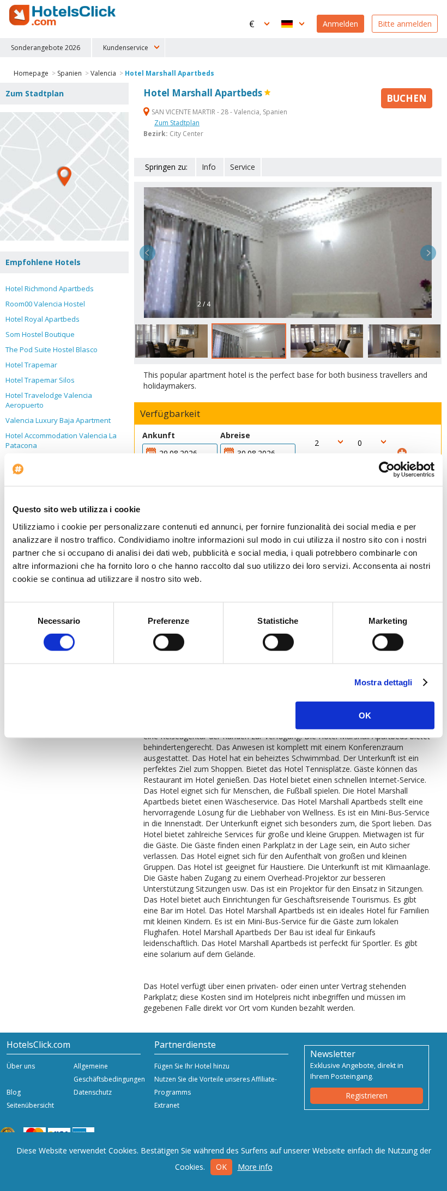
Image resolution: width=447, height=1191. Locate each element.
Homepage (31, 73)
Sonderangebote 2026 (45, 47)
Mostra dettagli (383, 682)
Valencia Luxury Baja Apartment (58, 420)
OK (365, 715)
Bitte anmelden (405, 24)
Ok (221, 1167)
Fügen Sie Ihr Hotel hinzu (191, 1066)
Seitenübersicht (30, 1105)
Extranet (166, 1105)
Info (209, 167)
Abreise (235, 435)
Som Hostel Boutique (40, 334)
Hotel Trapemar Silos (40, 380)
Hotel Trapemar (31, 365)
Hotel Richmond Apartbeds (49, 288)
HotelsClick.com (63, 15)
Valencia (103, 73)
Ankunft (158, 435)
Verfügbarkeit (170, 413)
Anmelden (340, 24)
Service (242, 167)
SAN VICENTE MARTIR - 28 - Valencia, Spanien (218, 111)
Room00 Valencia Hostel (45, 304)
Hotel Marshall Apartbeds (169, 73)
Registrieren (367, 1095)
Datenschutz (93, 1092)
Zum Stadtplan (177, 122)
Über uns (21, 1066)
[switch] (168, 642)
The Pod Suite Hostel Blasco (51, 349)
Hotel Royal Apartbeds (42, 319)
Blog (14, 1092)
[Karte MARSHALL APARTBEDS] (64, 176)
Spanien (69, 73)
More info (255, 1167)
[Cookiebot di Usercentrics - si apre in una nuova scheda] (386, 470)
